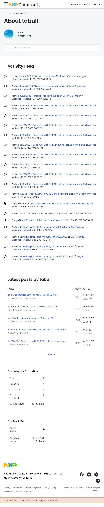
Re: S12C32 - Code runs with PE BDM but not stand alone (49, 105)
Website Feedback (23, 491)
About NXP (10, 473)
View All (52, 354)
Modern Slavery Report (45, 488)
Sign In (96, 4)
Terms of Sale (29, 488)
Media (47, 473)
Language (75, 4)
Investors (36, 473)
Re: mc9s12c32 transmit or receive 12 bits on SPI (45, 76)
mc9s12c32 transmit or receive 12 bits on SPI (43, 95)
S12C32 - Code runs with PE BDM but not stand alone (47, 193)
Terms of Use (17, 488)
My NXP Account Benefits (18, 478)
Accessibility (9, 491)
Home (7, 13)
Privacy (7, 488)
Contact (58, 473)
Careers (23, 473)
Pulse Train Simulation (31, 213)
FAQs (87, 4)
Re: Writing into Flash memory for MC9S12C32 (43, 227)
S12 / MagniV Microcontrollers (21, 298)
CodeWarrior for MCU (57, 213)
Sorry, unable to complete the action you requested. (30, 500)
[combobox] (52, 47)
